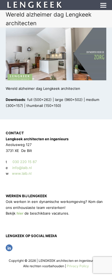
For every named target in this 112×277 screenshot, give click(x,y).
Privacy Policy (78, 266)
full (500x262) (39, 99)
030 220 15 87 (25, 162)
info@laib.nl (22, 167)
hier (20, 213)
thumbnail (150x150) (43, 105)
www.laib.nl (21, 173)
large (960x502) (69, 99)
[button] (103, 5)
